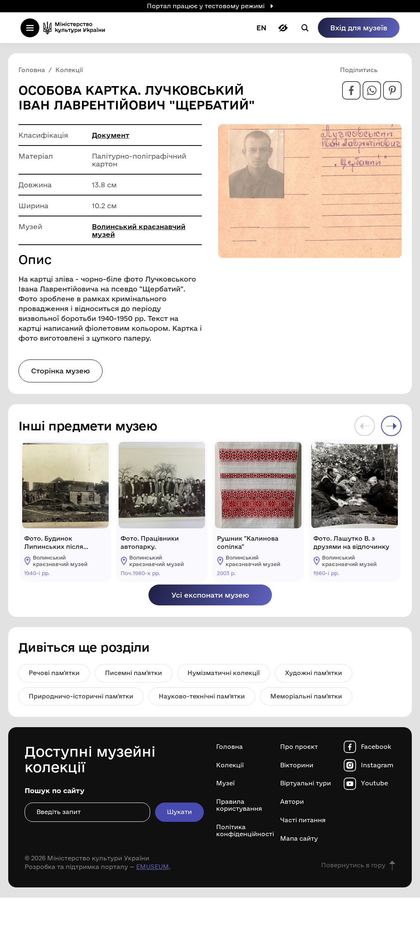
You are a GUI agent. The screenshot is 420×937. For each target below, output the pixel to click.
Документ (110, 135)
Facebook (376, 747)
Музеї (225, 783)
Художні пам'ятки (313, 672)
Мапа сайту (299, 838)
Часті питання (303, 820)
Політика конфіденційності (242, 830)
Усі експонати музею (210, 595)
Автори (292, 801)
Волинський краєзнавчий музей (138, 230)
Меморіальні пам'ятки (306, 696)
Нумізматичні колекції (223, 672)
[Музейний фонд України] (76, 27)
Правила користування (239, 805)
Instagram (377, 765)
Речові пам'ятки (54, 672)
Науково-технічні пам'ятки (202, 696)
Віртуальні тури (305, 783)
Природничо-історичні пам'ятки (81, 696)
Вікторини (296, 765)
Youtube (374, 783)
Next (391, 426)
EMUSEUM (152, 866)
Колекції (230, 765)
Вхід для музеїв (358, 28)
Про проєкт (299, 747)
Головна (229, 747)
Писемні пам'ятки (133, 672)
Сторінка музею (60, 371)
